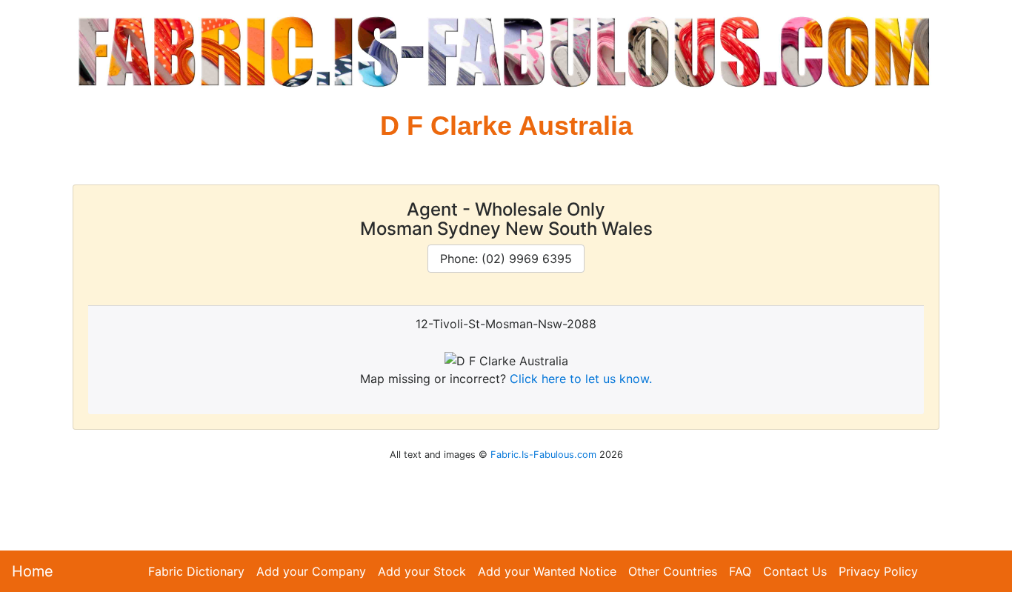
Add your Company (311, 571)
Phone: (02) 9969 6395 (506, 258)
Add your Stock (422, 571)
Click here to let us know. (581, 378)
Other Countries (672, 571)
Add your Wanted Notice (547, 571)
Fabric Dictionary (196, 571)
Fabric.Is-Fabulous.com (543, 454)
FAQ (740, 571)
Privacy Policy (878, 571)
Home (32, 571)
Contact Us (795, 571)
